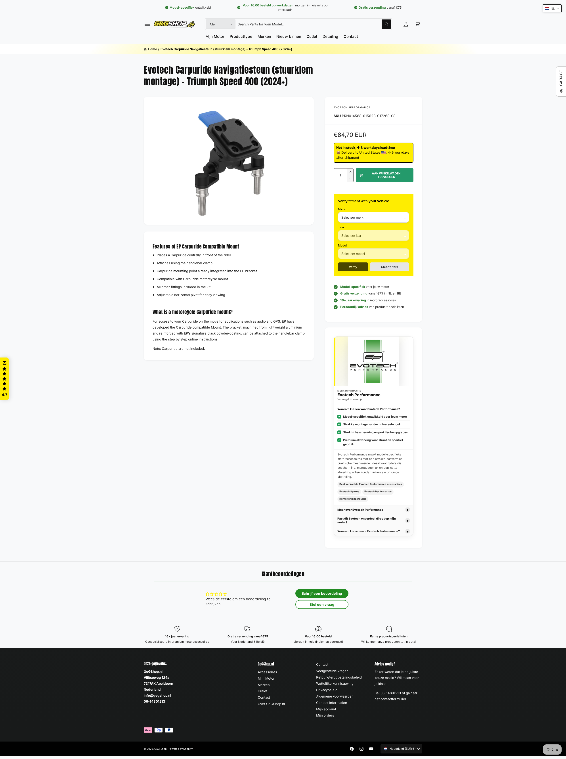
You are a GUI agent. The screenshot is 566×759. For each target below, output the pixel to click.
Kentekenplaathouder (352, 498)
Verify (353, 267)
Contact (264, 697)
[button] (147, 24)
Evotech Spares (349, 491)
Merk (341, 209)
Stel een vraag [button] (322, 604)
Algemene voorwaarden (335, 696)
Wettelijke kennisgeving (335, 683)
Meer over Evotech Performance (360, 509)
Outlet (262, 691)
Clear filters (389, 267)
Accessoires (267, 672)
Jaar (341, 227)
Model (342, 245)
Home (152, 49)
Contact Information (331, 703)
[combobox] (314, 24)
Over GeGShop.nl (271, 704)
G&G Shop (160, 748)
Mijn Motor (266, 678)
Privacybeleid (326, 690)
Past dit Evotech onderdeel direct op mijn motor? (366, 520)
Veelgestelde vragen (332, 671)
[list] (283, 634)
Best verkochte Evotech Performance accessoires (370, 484)
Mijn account (326, 709)
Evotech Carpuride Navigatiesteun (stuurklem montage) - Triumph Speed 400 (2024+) (226, 49)
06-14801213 (391, 693)
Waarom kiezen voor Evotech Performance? (368, 531)
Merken (264, 685)
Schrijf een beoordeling (322, 593)
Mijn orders (325, 715)
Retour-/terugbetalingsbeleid (339, 677)
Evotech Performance (352, 107)
